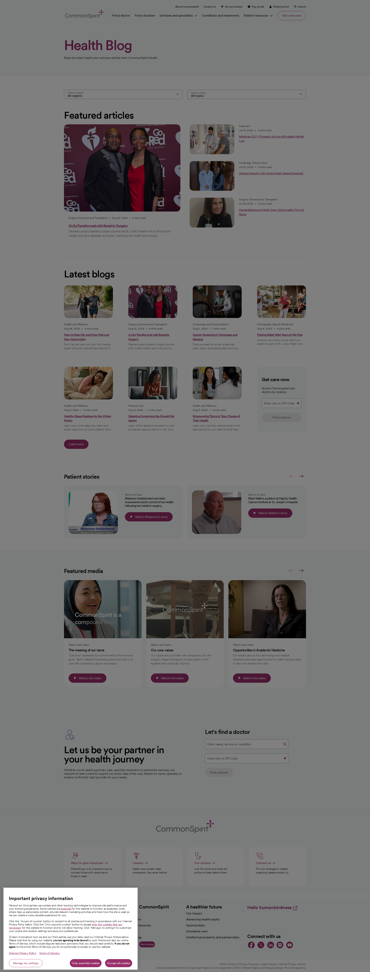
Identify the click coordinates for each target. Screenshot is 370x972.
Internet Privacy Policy (22, 953)
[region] (70, 928)
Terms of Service (49, 953)
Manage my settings (25, 963)
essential (66, 908)
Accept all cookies (118, 963)
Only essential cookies (85, 963)
